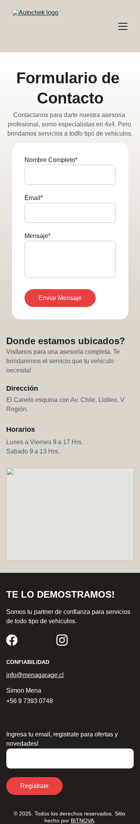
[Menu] (123, 26)
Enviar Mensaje (60, 298)
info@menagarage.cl (35, 675)
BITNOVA (82, 820)
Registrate (34, 786)
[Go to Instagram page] (62, 640)
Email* (33, 198)
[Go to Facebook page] (12, 640)
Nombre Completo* (50, 160)
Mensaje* (37, 236)
